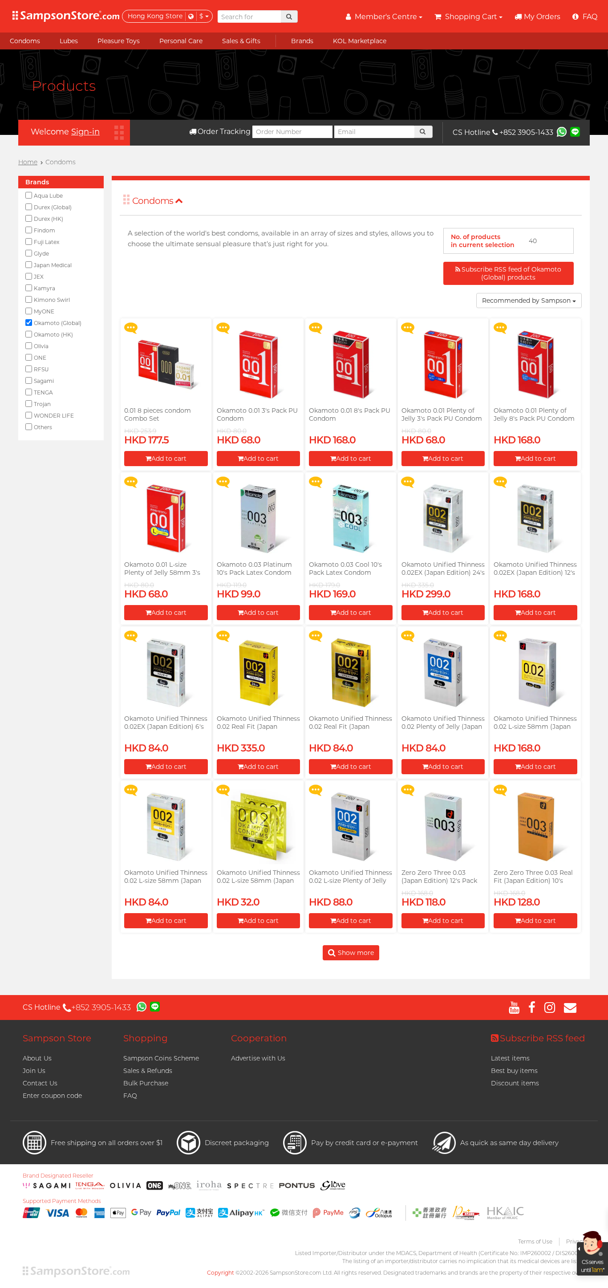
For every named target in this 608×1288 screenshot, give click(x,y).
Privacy (575, 1241)
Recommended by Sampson (527, 301)
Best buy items (514, 1071)
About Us (37, 1058)
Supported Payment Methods (62, 1201)
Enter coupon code (52, 1096)
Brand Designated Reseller (58, 1175)
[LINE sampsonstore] (575, 131)
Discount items (515, 1083)
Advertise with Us (258, 1058)
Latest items (510, 1058)
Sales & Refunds (147, 1071)
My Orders (542, 16)
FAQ (130, 1096)
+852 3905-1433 (526, 132)
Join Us (34, 1071)
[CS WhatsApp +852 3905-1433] (562, 131)
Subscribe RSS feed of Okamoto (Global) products (511, 273)
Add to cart (168, 459)
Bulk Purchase (145, 1083)
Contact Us (40, 1083)
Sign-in (85, 132)
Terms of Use (535, 1241)
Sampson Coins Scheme (161, 1058)
